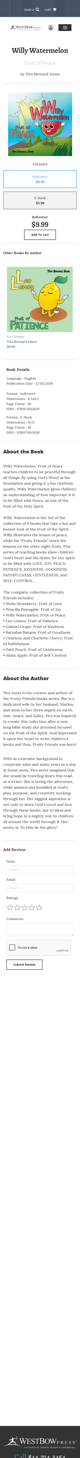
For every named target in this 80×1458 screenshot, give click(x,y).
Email (10, 879)
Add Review (14, 849)
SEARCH (29, 10)
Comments (14, 919)
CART (48, 10)
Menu (65, 27)
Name (11, 861)
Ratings (12, 898)
